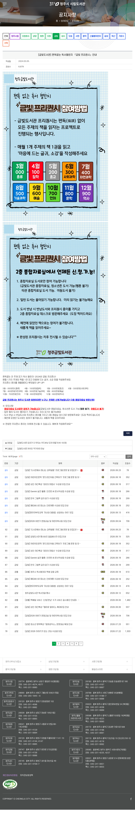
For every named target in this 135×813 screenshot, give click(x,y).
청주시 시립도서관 (67, 4)
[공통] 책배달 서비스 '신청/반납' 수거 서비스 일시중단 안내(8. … (52, 600)
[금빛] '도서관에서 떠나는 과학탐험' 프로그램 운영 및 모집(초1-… (52, 470)
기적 (6, 43)
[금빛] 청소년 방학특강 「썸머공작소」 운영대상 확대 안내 (48, 624)
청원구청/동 (54, 669)
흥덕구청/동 (10, 669)
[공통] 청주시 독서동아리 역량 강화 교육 (42, 572)
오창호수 (25, 36)
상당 (35, 36)
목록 (128, 433)
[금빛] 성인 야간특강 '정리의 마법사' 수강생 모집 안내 (47, 484)
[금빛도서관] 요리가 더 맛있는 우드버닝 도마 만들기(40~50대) (42, 443)
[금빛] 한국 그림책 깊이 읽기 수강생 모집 (42, 498)
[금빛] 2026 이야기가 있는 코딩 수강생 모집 (43, 631)
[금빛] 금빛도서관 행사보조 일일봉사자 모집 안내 (45, 537)
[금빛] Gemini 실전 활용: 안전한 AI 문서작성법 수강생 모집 (49, 491)
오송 (70, 36)
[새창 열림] (10, 789)
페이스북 (131, 799)
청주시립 (15, 36)
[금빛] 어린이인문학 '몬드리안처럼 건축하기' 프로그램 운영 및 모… (53, 477)
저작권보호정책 (26, 775)
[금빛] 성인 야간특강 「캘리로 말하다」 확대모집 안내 (47, 607)
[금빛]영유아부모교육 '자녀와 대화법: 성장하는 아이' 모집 (49, 512)
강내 (106, 36)
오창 (49, 36)
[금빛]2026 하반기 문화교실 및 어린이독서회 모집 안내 (48, 521)
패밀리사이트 (97, 669)
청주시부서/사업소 (13, 661)
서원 (77, 36)
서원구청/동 (97, 661)
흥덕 (84, 36)
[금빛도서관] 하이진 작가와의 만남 (30, 449)
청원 (42, 36)
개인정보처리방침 (10, 775)
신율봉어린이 (95, 36)
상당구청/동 (54, 661)
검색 (129, 456)
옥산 (113, 36)
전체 (6, 36)
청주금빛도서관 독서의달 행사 (37, 593)
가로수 (121, 36)
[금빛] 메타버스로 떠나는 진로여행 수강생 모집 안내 (46, 505)
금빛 (56, 36)
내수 (63, 36)
